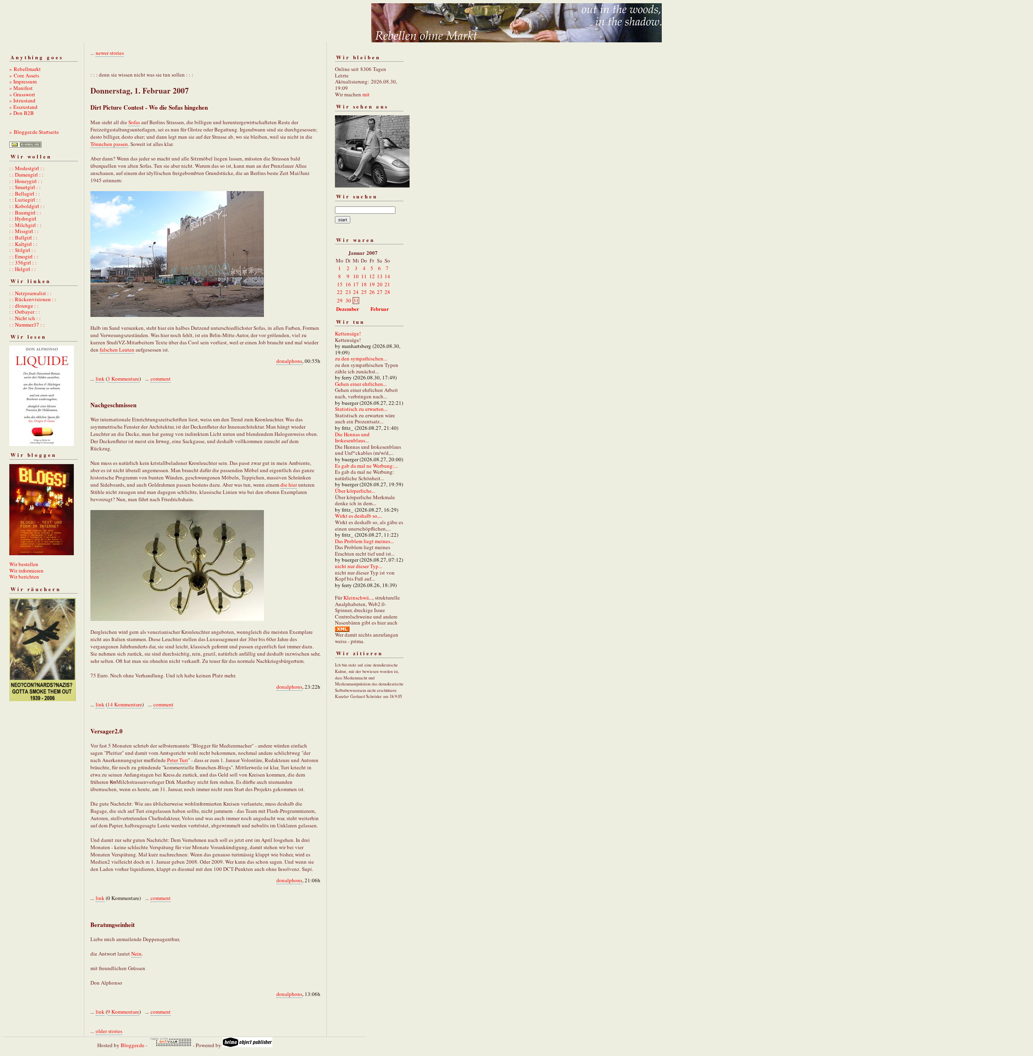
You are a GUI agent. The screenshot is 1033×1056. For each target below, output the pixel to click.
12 (372, 276)
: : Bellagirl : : (24, 193)
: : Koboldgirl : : (27, 206)
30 (348, 300)
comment (161, 378)
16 (348, 284)
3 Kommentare (123, 378)
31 (356, 300)
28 (387, 292)
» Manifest (21, 88)
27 (380, 292)
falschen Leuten (117, 349)
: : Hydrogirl (22, 218)
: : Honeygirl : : (25, 181)
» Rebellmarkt (25, 69)
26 (372, 292)
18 (364, 284)
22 (340, 292)
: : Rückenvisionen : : (32, 299)
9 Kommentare (123, 1011)
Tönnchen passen (109, 144)
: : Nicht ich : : (25, 318)
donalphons (289, 360)
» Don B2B (21, 113)
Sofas (134, 122)
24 (356, 292)
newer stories (110, 52)
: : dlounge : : (24, 305)
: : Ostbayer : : (24, 311)
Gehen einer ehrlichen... (361, 383)
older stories (109, 1031)
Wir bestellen (23, 564)
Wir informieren (26, 570)
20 (380, 284)
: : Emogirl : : (23, 256)
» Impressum (23, 81)
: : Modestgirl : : (27, 168)
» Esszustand (23, 106)
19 (372, 284)
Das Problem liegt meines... (364, 541)
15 (340, 284)
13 (380, 276)
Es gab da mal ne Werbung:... (366, 465)
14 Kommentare (124, 704)
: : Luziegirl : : (25, 199)
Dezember (347, 308)
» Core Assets (24, 75)
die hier (288, 484)
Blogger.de (132, 1045)
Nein (136, 953)
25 (364, 292)
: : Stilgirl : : (22, 250)
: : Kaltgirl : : (23, 244)
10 (356, 276)
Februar (379, 308)
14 (387, 276)
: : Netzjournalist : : (30, 293)
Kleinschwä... (357, 597)
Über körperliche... (355, 490)
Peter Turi (177, 760)
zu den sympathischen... (361, 358)
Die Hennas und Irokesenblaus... (352, 437)
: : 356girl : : (23, 262)
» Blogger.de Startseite (34, 131)
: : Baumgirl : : (25, 212)
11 (364, 276)
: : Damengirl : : (26, 174)
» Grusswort (22, 94)
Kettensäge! (348, 333)
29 (340, 300)
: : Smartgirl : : (25, 187)
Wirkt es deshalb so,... (358, 515)
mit (366, 94)
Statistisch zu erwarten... (361, 408)
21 (387, 284)
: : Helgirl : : (22, 269)
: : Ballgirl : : (23, 237)
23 (348, 292)
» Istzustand (22, 100)
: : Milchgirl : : (25, 225)
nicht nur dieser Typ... (358, 566)
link (100, 378)
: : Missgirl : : (24, 231)
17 (356, 284)
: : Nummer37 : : (27, 324)
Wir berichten (24, 576)
